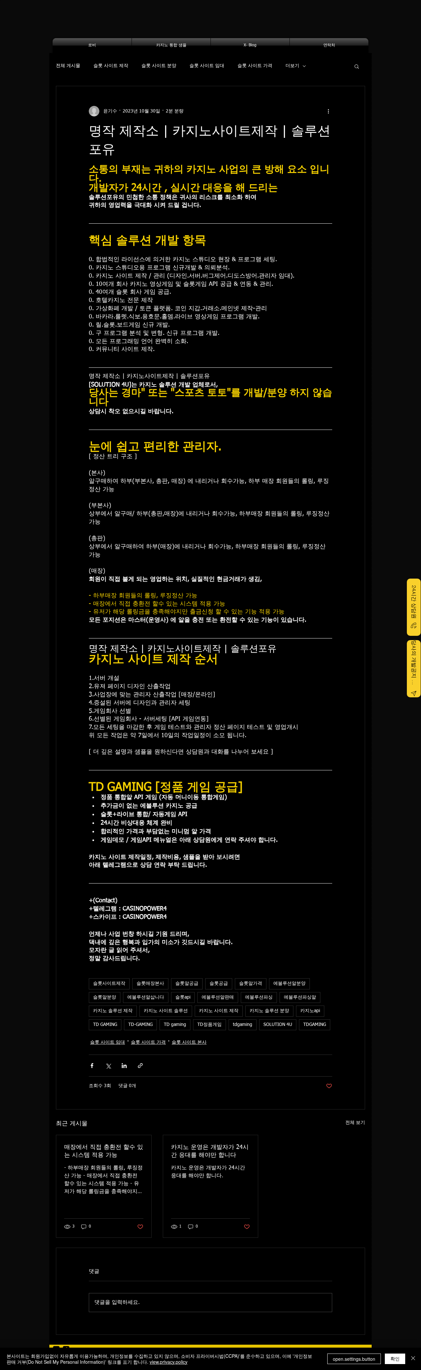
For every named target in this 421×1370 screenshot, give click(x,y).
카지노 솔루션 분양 (269, 1011)
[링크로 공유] (140, 1065)
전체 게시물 (68, 65)
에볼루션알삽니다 (145, 997)
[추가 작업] (328, 111)
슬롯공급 (219, 983)
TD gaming (175, 1024)
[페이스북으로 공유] (92, 1065)
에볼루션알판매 (218, 997)
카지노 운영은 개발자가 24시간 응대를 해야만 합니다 (210, 1151)
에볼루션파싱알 (300, 997)
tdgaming (242, 1024)
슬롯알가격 (250, 983)
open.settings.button (354, 1359)
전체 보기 (355, 1122)
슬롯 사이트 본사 (189, 1042)
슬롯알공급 (186, 983)
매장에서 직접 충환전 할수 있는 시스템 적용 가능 (103, 1151)
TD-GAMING (140, 1024)
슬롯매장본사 (150, 983)
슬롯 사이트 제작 (110, 65)
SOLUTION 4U (277, 1024)
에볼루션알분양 (289, 983)
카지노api (310, 1011)
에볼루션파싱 (259, 997)
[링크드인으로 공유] (124, 1065)
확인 (395, 1358)
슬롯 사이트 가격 (254, 65)
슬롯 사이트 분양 (158, 65)
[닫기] (413, 1359)
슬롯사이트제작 (109, 983)
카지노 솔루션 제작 (113, 1011)
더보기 (292, 65)
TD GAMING (105, 1024)
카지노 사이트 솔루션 (166, 1011)
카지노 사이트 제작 (218, 1011)
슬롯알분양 (104, 997)
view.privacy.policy (168, 1361)
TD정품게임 (209, 1024)
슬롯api (182, 997)
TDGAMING (314, 1024)
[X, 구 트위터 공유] (108, 1065)
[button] (357, 66)
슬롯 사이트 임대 (206, 65)
